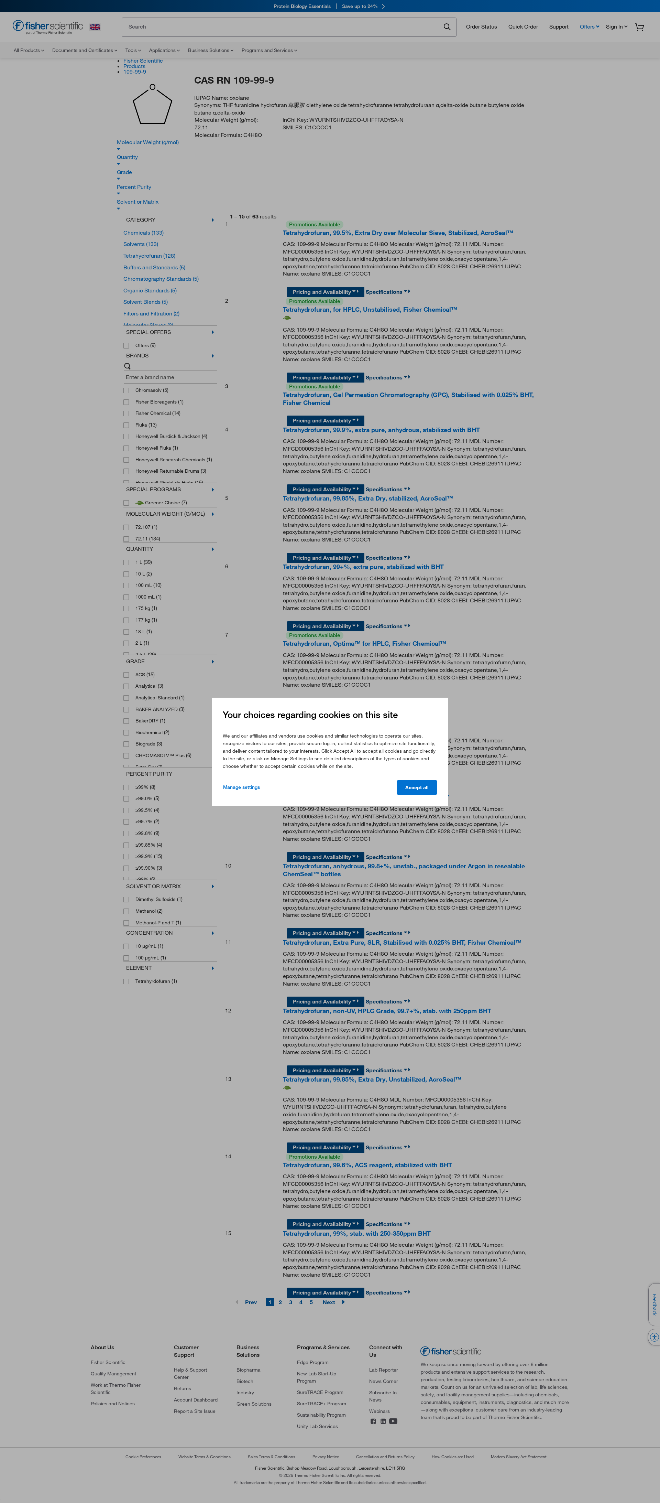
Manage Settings (241, 787)
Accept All (417, 787)
